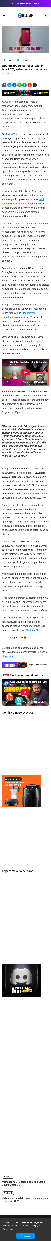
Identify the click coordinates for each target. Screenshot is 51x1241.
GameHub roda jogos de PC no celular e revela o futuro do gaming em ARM (34, 905)
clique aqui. (8, 656)
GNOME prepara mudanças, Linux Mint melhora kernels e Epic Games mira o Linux (34, 870)
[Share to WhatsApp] (19, 85)
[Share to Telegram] (24, 85)
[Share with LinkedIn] (14, 85)
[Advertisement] (25, 838)
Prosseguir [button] (25, 1236)
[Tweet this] (9, 85)
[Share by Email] (35, 85)
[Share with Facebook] (4, 85)
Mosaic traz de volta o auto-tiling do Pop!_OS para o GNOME (33, 920)
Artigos (7, 1146)
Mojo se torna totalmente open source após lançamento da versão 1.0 (33, 936)
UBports (8, 101)
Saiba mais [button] (8, 1229)
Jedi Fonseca (11, 1122)
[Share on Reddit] (29, 85)
